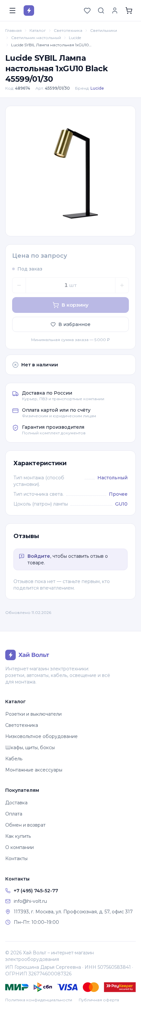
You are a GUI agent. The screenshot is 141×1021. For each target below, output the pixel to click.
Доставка (16, 803)
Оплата (13, 814)
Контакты (16, 858)
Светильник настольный (36, 37)
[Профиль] (114, 10)
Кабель (13, 759)
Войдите (39, 556)
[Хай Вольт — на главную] (29, 10)
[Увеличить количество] (122, 285)
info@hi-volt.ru (30, 901)
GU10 (121, 504)
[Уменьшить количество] (19, 285)
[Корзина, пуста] (129, 10)
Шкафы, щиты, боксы (30, 747)
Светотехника (68, 30)
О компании (19, 847)
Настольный (112, 478)
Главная (13, 30)
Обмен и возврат (25, 825)
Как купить (18, 836)
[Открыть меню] (12, 10)
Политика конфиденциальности (38, 999)
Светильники (103, 30)
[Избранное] (87, 10)
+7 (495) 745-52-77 (36, 891)
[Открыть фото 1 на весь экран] (70, 171)
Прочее (118, 494)
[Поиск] (101, 10)
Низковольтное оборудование (41, 736)
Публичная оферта (99, 999)
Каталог (38, 30)
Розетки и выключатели (33, 714)
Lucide (75, 37)
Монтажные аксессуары (33, 770)
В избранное (74, 324)
